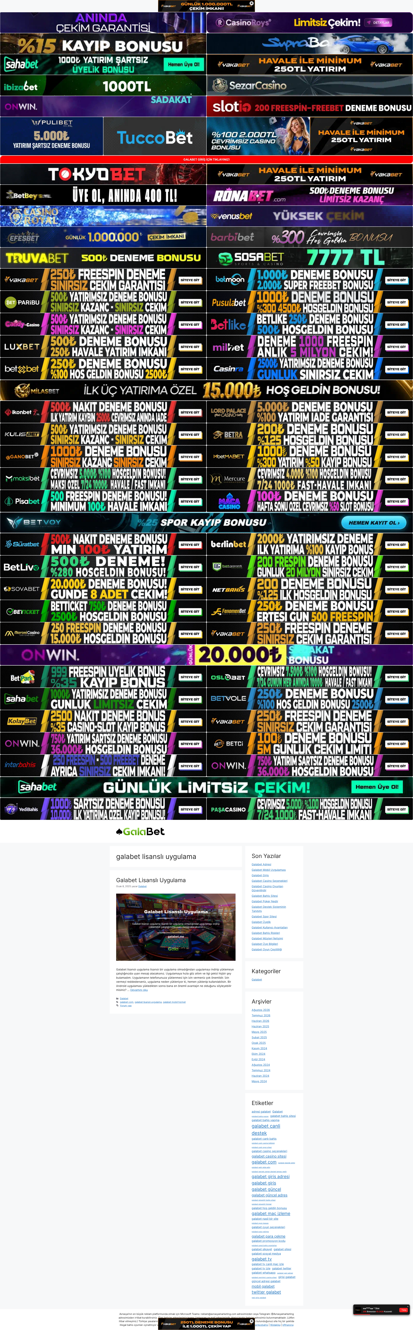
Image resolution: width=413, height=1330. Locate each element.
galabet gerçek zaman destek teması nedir (269, 1172)
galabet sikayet (262, 1249)
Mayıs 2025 (259, 1032)
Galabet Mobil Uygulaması (269, 869)
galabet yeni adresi (285, 1273)
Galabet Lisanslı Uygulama (151, 880)
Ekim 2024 (258, 1053)
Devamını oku (139, 990)
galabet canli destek (266, 1129)
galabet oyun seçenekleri (268, 1227)
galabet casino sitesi (269, 1156)
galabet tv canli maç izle (268, 1264)
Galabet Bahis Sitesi (265, 895)
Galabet (124, 998)
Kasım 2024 (259, 1048)
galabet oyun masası (260, 1223)
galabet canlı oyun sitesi (262, 1147)
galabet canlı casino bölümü (263, 1143)
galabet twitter (281, 1268)
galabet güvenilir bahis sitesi (264, 1200)
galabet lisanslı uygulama (148, 1002)
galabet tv (262, 1258)
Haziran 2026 (260, 1021)
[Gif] (206, 390)
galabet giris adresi (271, 1176)
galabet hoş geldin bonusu (269, 1208)
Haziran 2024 (260, 1075)
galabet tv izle (261, 1268)
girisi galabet (286, 1277)
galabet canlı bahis (264, 1138)
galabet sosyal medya (266, 1253)
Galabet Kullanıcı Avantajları (270, 927)
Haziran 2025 (260, 1026)
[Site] (103, 279)
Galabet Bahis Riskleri (266, 933)
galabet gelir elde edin (261, 1167)
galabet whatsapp (264, 1272)
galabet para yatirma (260, 1232)
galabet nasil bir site (265, 1218)
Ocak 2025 (259, 1043)
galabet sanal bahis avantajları (264, 1245)
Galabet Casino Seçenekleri (269, 880)
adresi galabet (261, 1111)
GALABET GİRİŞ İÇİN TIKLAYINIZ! (206, 159)
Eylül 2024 (258, 1059)
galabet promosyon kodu (268, 1241)
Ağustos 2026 (261, 1010)
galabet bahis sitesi (283, 1116)
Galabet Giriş (260, 875)
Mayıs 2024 (259, 1081)
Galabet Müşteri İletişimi (267, 938)
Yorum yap (126, 1005)
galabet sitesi (282, 1249)
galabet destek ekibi (286, 1163)
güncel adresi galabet (266, 1281)
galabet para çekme (268, 1236)
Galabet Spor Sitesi (264, 916)
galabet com (126, 1002)
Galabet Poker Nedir (265, 901)
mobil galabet (263, 1286)
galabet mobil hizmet (174, 1002)
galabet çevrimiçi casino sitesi (264, 1277)
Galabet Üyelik (261, 922)
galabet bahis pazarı (260, 1116)
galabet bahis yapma (265, 1120)
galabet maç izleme (271, 1213)
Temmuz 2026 (261, 1015)
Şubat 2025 (259, 1037)
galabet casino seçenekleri (269, 1151)
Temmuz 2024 (261, 1070)
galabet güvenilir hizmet (262, 1204)
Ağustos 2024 (261, 1064)
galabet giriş (264, 1182)
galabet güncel (266, 1189)
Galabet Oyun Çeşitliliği (267, 949)
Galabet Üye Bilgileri (265, 944)
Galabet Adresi (261, 864)
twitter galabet (266, 1291)
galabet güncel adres (269, 1195)
